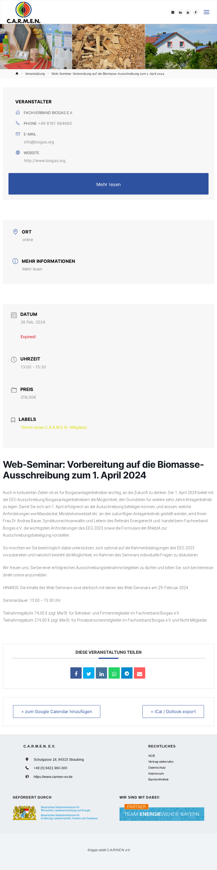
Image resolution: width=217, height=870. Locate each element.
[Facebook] (195, 12)
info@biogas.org (39, 141)
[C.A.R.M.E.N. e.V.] (23, 12)
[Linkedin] (101, 673)
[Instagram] (173, 12)
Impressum (156, 773)
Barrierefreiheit (158, 779)
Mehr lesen (108, 184)
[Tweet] (88, 673)
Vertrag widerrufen (160, 761)
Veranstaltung (35, 73)
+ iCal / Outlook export (173, 711)
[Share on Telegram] (127, 673)
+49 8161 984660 (55, 123)
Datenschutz (157, 767)
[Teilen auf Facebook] (76, 673)
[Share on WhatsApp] (114, 673)
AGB (151, 755)
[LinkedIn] (180, 12)
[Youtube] (188, 12)
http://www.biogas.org (45, 160)
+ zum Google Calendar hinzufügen (56, 711)
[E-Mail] (139, 673)
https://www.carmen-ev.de (53, 777)
